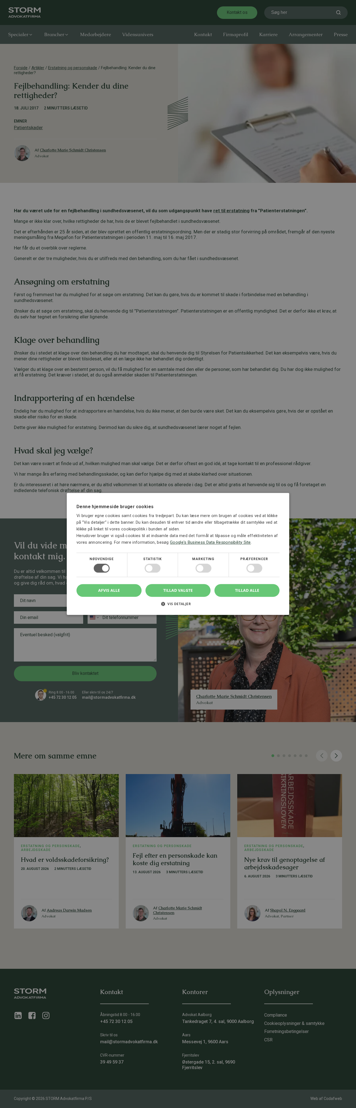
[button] (178, 606)
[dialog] (178, 554)
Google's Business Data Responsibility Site (210, 542)
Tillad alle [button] (247, 590)
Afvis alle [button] (109, 590)
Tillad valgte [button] (178, 590)
